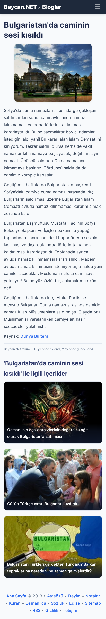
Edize (74, 603)
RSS (36, 610)
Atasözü (55, 595)
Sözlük (57, 603)
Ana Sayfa (16, 595)
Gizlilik (51, 610)
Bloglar (51, 7)
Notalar (92, 595)
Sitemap (93, 603)
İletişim (70, 610)
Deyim (74, 595)
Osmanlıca (35, 603)
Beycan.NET (20, 7)
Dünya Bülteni (34, 336)
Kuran (15, 603)
